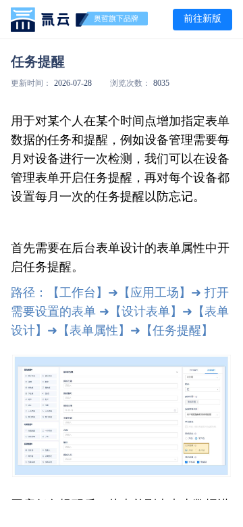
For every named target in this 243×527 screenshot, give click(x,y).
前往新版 (202, 19)
